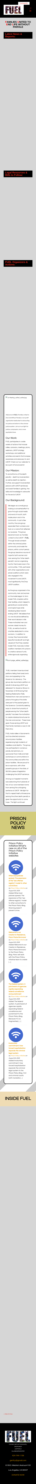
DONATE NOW (18, 1475)
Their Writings (16, 275)
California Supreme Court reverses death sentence (16, 84)
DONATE (24, 3)
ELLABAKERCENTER (18, 1451)
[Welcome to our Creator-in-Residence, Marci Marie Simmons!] (16, 930)
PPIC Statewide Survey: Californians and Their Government (15, 128)
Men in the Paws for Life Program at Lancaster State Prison (17, 1363)
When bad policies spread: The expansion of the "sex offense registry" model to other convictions (18, 881)
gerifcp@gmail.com (18, 1460)
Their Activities (22, 1327)
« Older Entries (8, 166)
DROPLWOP (18, 1446)
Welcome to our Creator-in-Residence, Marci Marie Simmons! (17, 934)
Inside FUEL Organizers (19, 314)
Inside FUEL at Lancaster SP (16, 1325)
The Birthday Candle (14, 272)
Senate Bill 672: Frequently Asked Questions (17, 216)
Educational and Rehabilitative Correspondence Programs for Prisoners (18, 47)
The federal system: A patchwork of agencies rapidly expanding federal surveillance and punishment (17, 989)
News (14, 52)
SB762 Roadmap (12, 183)
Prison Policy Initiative (16, 844)
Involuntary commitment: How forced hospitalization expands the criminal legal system (17, 1048)
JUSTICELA (18, 1449)
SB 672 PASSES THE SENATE (16, 196)
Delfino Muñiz (10, 1402)
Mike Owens (10, 348)
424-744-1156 (18, 1456)
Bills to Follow (16, 185)
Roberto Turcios (12, 312)
